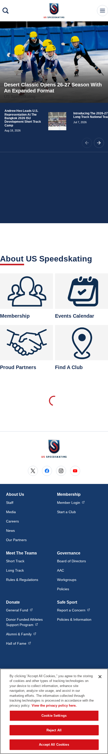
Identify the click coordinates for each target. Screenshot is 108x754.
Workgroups (66, 580)
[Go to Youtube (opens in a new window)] (75, 471)
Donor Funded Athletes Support (28, 622)
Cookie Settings (54, 715)
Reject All (54, 730)
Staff (9, 503)
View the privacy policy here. (54, 705)
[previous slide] (87, 143)
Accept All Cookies (54, 744)
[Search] (5, 10)
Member (71, 502)
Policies (63, 589)
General (19, 610)
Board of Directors (71, 561)
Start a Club (66, 512)
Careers (12, 521)
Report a (73, 610)
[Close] (99, 676)
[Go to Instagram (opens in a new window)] (61, 471)
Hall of (18, 643)
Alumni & (21, 634)
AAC (60, 570)
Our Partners (16, 540)
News (10, 531)
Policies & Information (74, 619)
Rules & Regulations (22, 580)
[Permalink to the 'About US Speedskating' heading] (95, 258)
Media (11, 512)
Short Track (15, 561)
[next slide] (99, 143)
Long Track (15, 570)
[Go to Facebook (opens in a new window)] (47, 471)
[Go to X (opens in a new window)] (33, 471)
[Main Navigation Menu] (102, 10)
